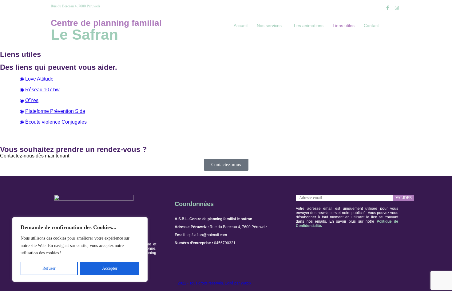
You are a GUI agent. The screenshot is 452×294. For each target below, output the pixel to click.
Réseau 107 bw (42, 89)
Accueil (241, 25)
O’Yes (31, 100)
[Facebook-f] (387, 7)
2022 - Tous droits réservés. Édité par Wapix (214, 283)
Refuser (49, 268)
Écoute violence (42, 122)
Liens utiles (344, 25)
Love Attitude (40, 78)
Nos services (269, 25)
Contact (371, 25)
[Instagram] (396, 7)
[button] (270, 25)
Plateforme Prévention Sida (55, 111)
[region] (80, 249)
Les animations (308, 25)
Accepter (109, 268)
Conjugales (73, 122)
